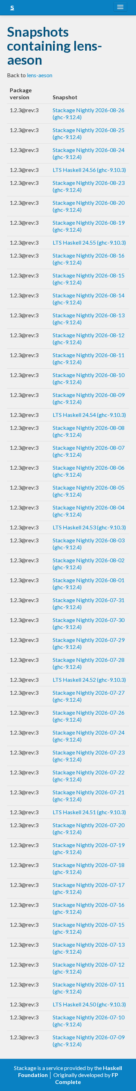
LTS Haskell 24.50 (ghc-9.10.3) (89, 1004)
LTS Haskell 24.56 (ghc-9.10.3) (89, 169)
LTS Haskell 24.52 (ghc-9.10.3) (89, 679)
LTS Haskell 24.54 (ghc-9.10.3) (89, 414)
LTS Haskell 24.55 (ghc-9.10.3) (89, 242)
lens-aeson (39, 75)
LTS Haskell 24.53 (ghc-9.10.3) (89, 527)
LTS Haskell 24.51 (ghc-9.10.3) (89, 812)
